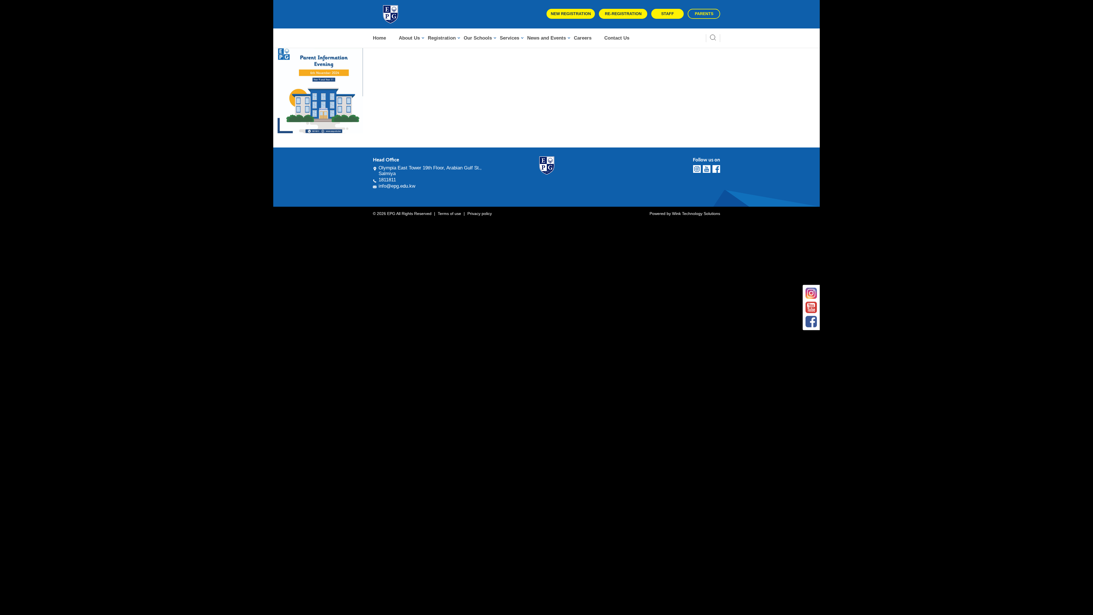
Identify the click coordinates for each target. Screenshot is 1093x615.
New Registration (571, 13)
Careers (582, 38)
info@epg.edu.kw (397, 186)
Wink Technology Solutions (696, 213)
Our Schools (478, 38)
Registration (442, 38)
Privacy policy (479, 213)
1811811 (387, 180)
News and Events (546, 38)
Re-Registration (623, 13)
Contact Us (616, 38)
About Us (409, 38)
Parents (704, 13)
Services (509, 38)
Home (379, 38)
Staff (667, 13)
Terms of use (449, 213)
